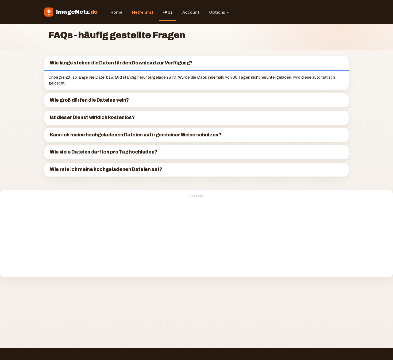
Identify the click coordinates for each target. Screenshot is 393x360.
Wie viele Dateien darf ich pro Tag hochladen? (103, 152)
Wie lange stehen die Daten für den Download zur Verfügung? (121, 63)
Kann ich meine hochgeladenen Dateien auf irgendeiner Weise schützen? (135, 134)
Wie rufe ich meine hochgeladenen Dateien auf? (106, 169)
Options (217, 12)
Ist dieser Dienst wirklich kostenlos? (92, 117)
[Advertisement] (196, 236)
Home (116, 12)
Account (190, 12)
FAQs (168, 12)
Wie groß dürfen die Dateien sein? (89, 100)
